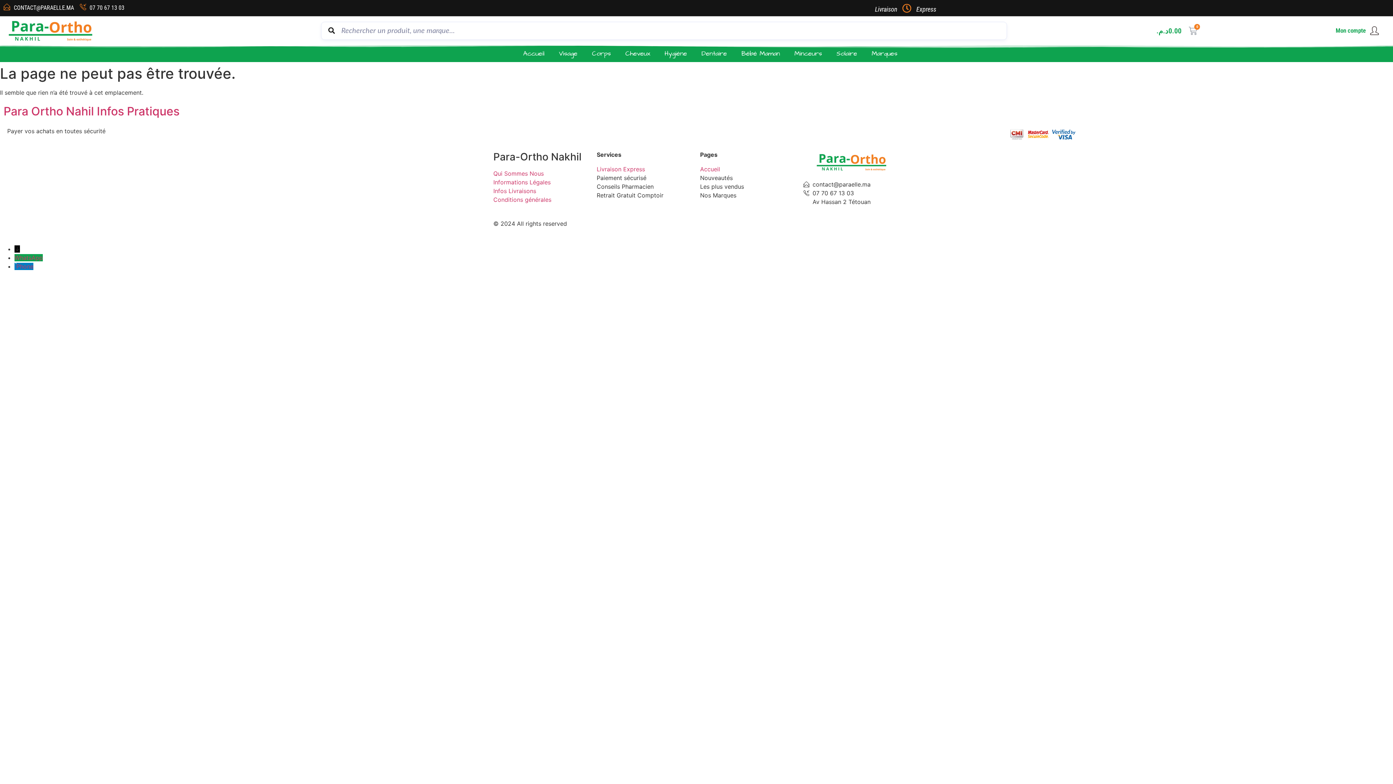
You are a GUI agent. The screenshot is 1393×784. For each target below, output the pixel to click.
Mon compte (1351, 30)
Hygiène (676, 53)
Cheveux (637, 53)
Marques (884, 53)
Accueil (534, 53)
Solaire (847, 53)
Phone (24, 266)
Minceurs (808, 53)
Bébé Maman (760, 53)
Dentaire (714, 53)
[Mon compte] (1374, 30)
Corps (601, 53)
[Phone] (15, 266)
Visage (568, 53)
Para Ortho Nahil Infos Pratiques (92, 111)
